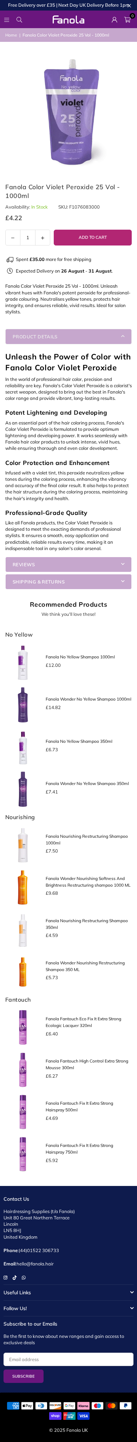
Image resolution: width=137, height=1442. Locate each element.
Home (11, 35)
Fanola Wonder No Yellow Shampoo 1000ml (88, 699)
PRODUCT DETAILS (35, 336)
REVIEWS (24, 564)
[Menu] (6, 19)
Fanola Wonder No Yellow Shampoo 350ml (87, 783)
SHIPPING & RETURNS (39, 582)
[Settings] (114, 19)
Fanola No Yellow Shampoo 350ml (79, 741)
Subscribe (23, 1376)
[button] (127, 19)
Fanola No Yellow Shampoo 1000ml (80, 656)
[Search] (19, 19)
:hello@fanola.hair (34, 1263)
